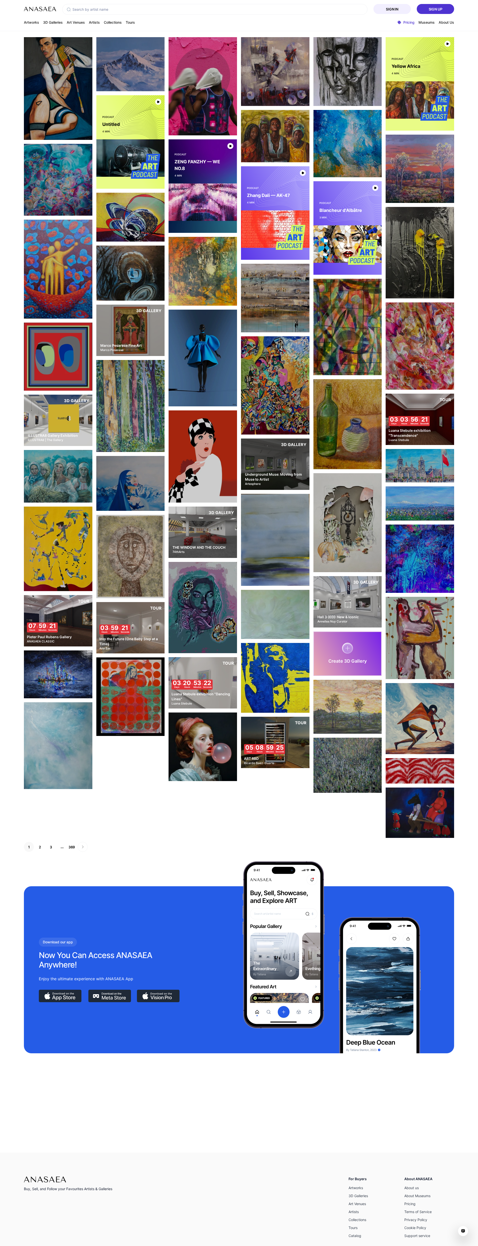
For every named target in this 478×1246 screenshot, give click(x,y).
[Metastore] (109, 996)
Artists (94, 22)
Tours (130, 22)
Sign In (392, 9)
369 (71, 847)
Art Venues (76, 22)
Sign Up (435, 9)
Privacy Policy (415, 1220)
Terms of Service (418, 1212)
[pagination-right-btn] (83, 847)
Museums (426, 22)
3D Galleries (53, 22)
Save (63, 131)
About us (411, 1188)
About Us (446, 22)
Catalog (355, 1236)
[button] (69, 9)
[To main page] (40, 9)
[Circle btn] (49, 131)
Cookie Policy (415, 1228)
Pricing (410, 1204)
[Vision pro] (158, 996)
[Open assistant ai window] (463, 1231)
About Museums (417, 1196)
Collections (113, 22)
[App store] (60, 996)
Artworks (31, 22)
